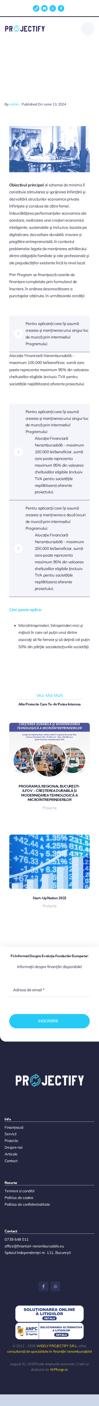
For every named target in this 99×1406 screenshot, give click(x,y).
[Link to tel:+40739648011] (36, 8)
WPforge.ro (59, 1369)
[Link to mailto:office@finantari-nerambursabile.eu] (44, 8)
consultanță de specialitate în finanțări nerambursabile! (49, 1351)
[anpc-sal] (49, 1324)
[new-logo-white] (49, 1076)
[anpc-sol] (49, 1307)
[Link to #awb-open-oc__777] (87, 28)
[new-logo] (25, 27)
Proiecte (50, 807)
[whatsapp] (55, 1286)
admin (14, 104)
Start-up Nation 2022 (49, 898)
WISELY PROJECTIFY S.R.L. (57, 1346)
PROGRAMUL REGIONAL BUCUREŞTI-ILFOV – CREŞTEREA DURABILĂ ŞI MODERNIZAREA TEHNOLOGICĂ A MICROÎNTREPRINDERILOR (49, 793)
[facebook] (43, 1286)
